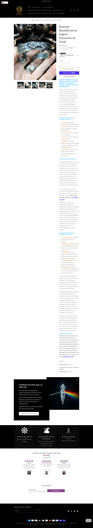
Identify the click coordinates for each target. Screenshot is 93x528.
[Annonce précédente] (14, 1)
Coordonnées (41, 524)
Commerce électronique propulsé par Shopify (34, 523)
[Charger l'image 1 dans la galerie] (20, 85)
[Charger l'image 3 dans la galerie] (42, 85)
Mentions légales (62, 524)
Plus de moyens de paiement (69, 76)
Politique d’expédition (33, 524)
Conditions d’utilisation (73, 523)
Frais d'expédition (69, 47)
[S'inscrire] (38, 511)
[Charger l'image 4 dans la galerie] (49, 85)
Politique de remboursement (49, 523)
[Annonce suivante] (78, 1)
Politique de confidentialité (61, 523)
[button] (37, 7)
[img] (46, 455)
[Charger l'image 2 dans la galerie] (28, 85)
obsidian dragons (21, 523)
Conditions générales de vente (29, 413)
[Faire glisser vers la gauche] (15, 85)
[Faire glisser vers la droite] (54, 85)
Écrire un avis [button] (56, 490)
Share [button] (62, 361)
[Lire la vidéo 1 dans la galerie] (35, 85)
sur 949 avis (46, 457)
